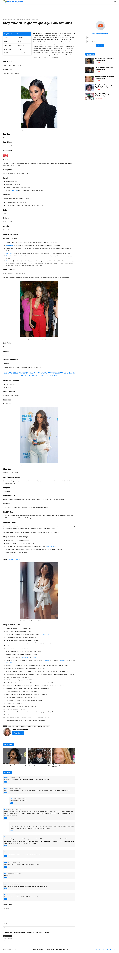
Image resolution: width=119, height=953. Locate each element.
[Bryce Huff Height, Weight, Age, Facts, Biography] (89, 96)
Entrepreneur (29, 726)
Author (17, 726)
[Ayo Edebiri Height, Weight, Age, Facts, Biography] (14, 756)
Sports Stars (99, 98)
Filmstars (5, 763)
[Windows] (110, 949)
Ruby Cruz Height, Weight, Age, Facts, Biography (39, 765)
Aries (13, 726)
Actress (9, 726)
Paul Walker (25, 657)
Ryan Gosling (35, 657)
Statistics (9, 19)
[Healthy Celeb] (13, 1)
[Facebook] (96, 949)
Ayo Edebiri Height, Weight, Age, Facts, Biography (14, 765)
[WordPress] (114, 949)
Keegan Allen (9, 245)
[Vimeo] (107, 949)
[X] (103, 949)
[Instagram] (99, 949)
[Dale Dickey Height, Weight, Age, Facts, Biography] (63, 756)
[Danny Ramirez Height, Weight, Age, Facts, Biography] (89, 87)
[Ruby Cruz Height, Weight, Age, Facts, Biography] (39, 756)
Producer (40, 726)
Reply (6, 781)
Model (13, 19)
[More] (58, 28)
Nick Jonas (9, 662)
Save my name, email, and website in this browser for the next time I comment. (27, 932)
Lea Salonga (14, 190)
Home (4, 19)
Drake (62, 660)
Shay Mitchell (46, 726)
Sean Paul (46, 660)
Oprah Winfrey (50, 546)
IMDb (10, 559)
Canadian (23, 726)
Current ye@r (7, 938)
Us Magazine (16, 559)
